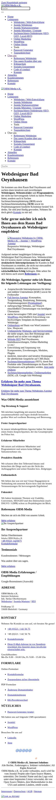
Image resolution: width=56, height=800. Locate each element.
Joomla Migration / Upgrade (27, 30)
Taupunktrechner (22, 52)
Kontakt (18, 72)
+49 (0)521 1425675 (11, 541)
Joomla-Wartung (22, 601)
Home (10, 16)
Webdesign (6, 601)
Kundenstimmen (15, 78)
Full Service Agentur (17, 297)
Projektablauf (34, 303)
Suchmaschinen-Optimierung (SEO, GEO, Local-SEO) (31, 34)
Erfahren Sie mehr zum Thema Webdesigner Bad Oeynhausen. (21, 383)
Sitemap (38, 791)
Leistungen (12, 19)
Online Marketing (22, 39)
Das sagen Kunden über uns (27, 61)
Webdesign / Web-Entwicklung (29, 22)
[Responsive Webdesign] (28, 243)
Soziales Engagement (24, 66)
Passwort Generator (23, 50)
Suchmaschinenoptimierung (21, 361)
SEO (33, 601)
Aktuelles (12, 75)
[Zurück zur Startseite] (11, 5)
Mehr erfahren (8, 520)
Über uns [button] (11, 133)
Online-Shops (20, 44)
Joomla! (41, 314)
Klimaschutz (20, 64)
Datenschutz (20, 791)
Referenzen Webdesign (25, 58)
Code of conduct (22, 69)
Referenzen (13, 80)
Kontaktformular (9, 543)
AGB (29, 791)
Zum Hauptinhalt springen (14, 2)
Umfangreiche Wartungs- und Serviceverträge (29, 331)
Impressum (6, 791)
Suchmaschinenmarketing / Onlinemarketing (29, 372)
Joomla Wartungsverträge (26, 27)
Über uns (11, 55)
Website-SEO (14, 339)
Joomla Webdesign (23, 25)
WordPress (19, 41)
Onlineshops (13, 325)
